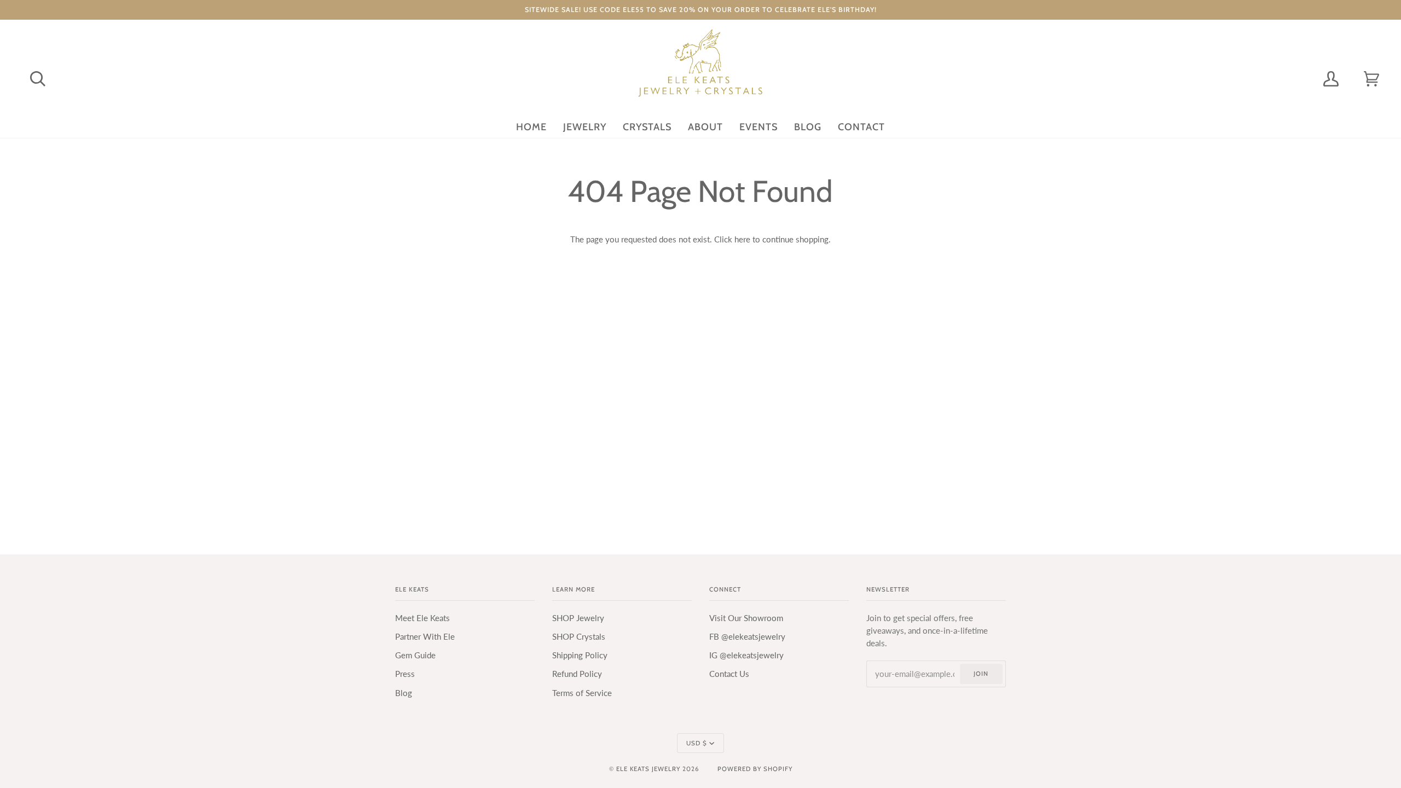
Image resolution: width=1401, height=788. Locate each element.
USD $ (696, 743)
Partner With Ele (425, 636)
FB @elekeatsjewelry (747, 636)
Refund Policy (577, 674)
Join (981, 673)
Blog (403, 693)
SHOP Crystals (578, 636)
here (742, 239)
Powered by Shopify (754, 769)
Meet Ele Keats (422, 618)
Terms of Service (582, 693)
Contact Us (729, 674)
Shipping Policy (579, 655)
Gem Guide (415, 655)
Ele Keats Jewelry (648, 769)
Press (405, 674)
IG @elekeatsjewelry (746, 655)
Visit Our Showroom (746, 618)
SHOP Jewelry (578, 618)
